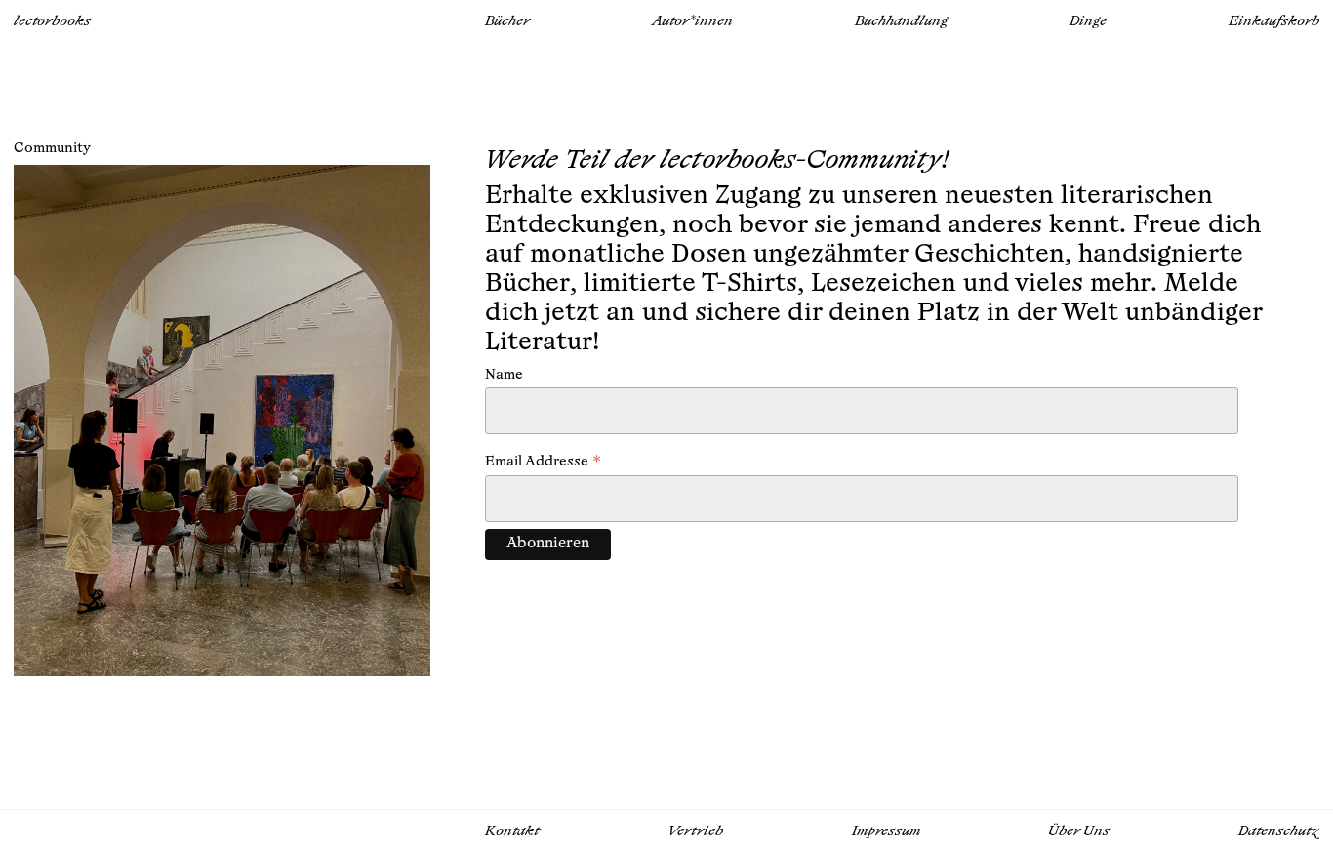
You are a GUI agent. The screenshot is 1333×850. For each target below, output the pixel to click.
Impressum (886, 832)
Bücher (507, 22)
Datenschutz (1278, 832)
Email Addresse (543, 463)
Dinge (1088, 22)
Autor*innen (692, 22)
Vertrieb (695, 832)
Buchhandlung (901, 22)
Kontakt (512, 832)
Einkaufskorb (1274, 22)
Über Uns (1079, 832)
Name (504, 375)
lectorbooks (52, 22)
